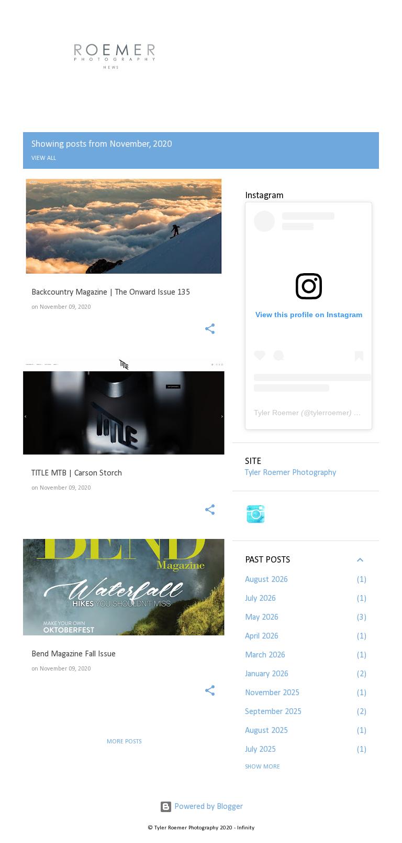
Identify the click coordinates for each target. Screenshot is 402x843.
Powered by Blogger (207, 807)
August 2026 (266, 580)
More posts (124, 742)
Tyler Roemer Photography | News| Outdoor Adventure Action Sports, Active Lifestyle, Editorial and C (191, 55)
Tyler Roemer (276, 412)
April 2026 (261, 636)
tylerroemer (330, 412)
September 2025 (273, 712)
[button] (210, 330)
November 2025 (272, 693)
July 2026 (260, 599)
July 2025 (260, 749)
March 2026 (265, 655)
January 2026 (266, 674)
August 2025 (266, 731)
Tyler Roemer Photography (290, 473)
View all (43, 158)
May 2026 (261, 617)
